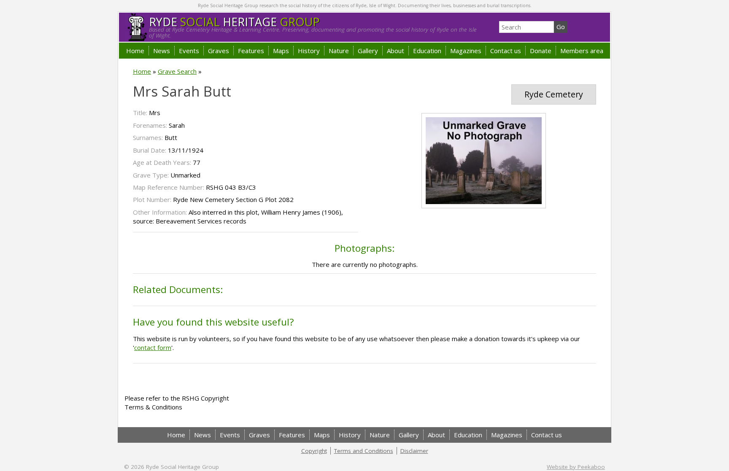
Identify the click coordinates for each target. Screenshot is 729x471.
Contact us (505, 50)
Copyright (314, 451)
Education (427, 50)
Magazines (465, 50)
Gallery (368, 50)
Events (189, 50)
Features (251, 50)
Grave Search (177, 71)
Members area (581, 50)
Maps (281, 50)
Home (135, 50)
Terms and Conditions (363, 451)
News (161, 50)
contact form (152, 347)
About (395, 50)
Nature (339, 50)
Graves (218, 50)
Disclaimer (414, 451)
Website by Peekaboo (576, 467)
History (309, 50)
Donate (540, 50)
